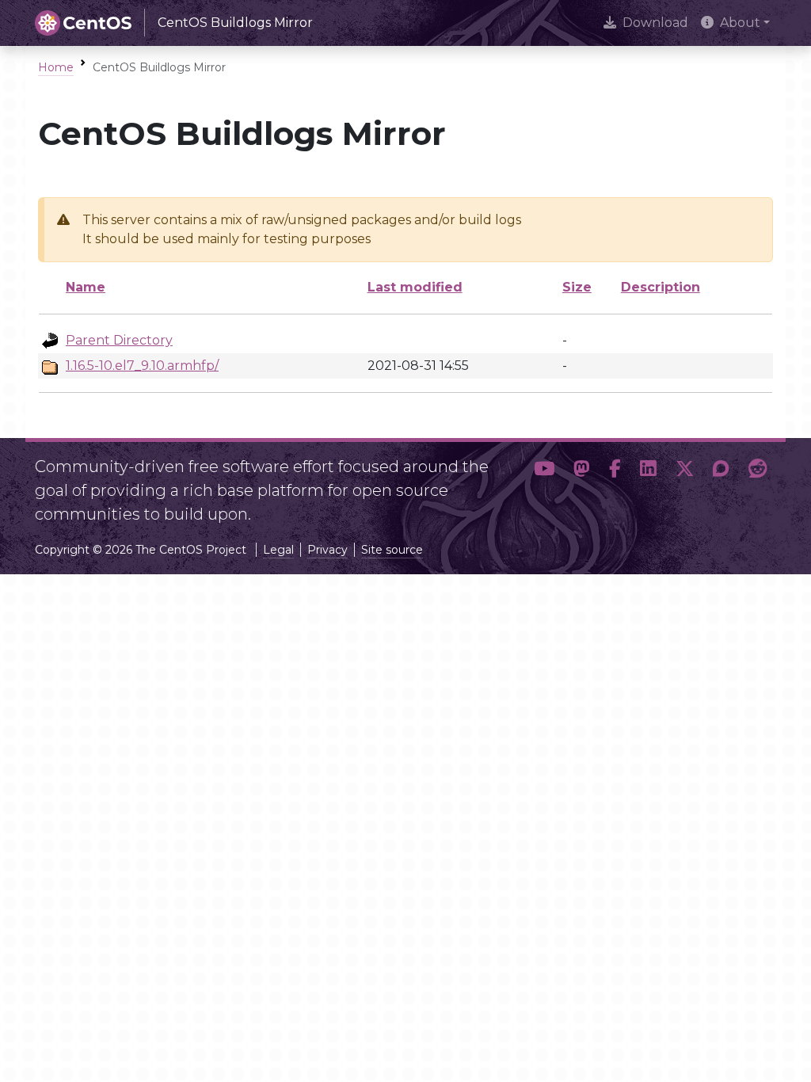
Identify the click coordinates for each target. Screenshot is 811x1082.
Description (660, 287)
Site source (392, 550)
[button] (544, 484)
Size (577, 287)
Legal (278, 550)
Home (56, 67)
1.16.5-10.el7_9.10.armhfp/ (142, 365)
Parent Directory (119, 340)
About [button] (740, 22)
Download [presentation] (655, 22)
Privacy (327, 550)
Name (85, 287)
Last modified (415, 287)
